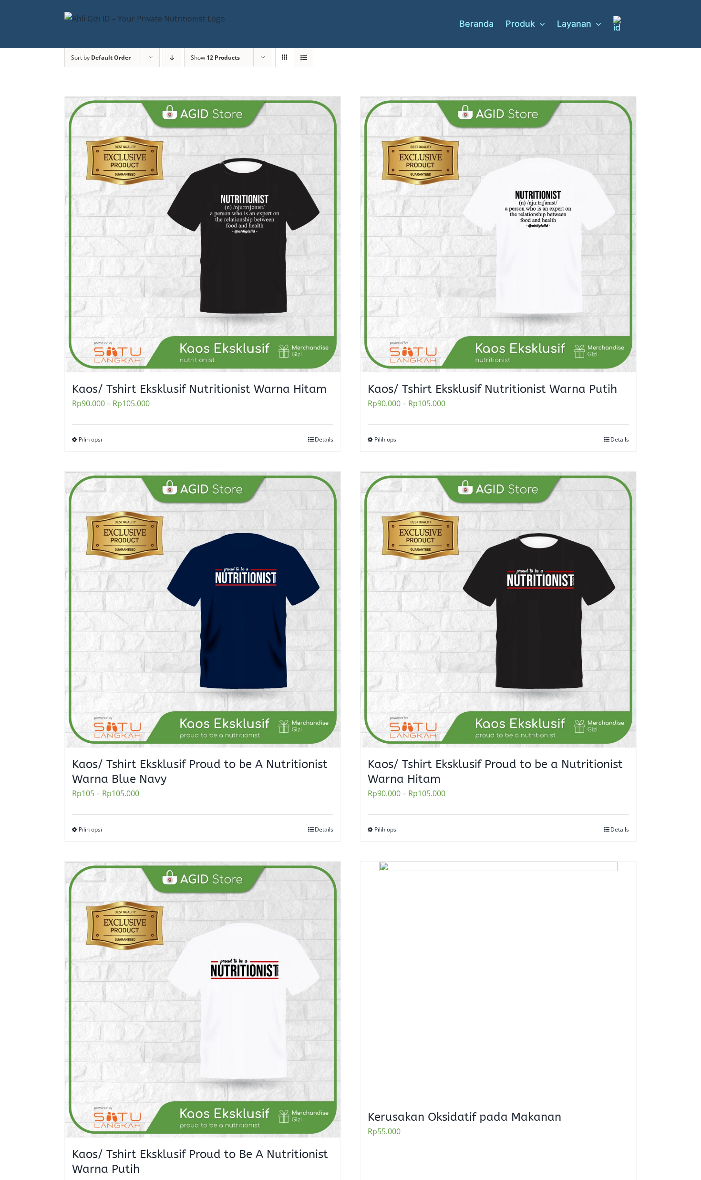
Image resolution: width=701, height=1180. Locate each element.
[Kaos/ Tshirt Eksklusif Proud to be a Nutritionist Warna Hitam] (498, 610)
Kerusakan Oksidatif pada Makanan (464, 1117)
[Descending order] (172, 57)
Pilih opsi (90, 439)
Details (324, 439)
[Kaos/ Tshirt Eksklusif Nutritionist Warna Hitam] (202, 234)
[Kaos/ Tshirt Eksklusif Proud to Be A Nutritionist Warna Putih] (202, 1000)
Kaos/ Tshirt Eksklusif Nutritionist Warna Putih (492, 389)
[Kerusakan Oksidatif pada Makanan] (498, 981)
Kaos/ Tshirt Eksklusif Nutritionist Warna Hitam (199, 389)
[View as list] (303, 57)
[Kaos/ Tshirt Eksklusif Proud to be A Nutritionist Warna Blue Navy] (202, 610)
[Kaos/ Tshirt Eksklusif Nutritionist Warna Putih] (498, 234)
